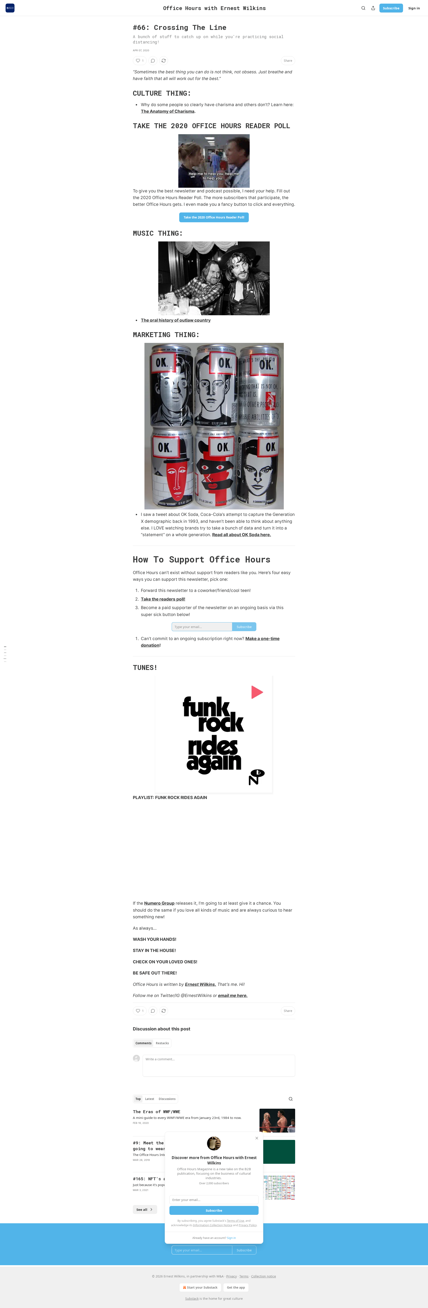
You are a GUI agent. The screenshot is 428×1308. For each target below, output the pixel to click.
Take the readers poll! (163, 599)
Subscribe (391, 8)
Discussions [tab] (167, 1099)
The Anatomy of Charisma (167, 111)
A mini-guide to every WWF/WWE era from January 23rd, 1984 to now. (187, 1117)
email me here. (233, 995)
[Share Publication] (373, 8)
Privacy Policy (248, 1225)
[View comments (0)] (152, 60)
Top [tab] (138, 1099)
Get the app (236, 1287)
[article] (214, 1120)
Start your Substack (202, 1287)
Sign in (414, 8)
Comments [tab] (143, 1043)
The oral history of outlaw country (176, 320)
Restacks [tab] (162, 1043)
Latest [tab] (149, 1099)
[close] (256, 1138)
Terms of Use (235, 1221)
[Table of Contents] (5, 654)
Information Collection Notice (212, 1225)
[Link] (126, 93)
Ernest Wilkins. (200, 984)
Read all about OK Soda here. (241, 534)
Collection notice (263, 1276)
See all (141, 1209)
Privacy (231, 1276)
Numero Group (159, 903)
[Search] (363, 8)
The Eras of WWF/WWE (156, 1111)
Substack (192, 1298)
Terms (244, 1276)
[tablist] (152, 1043)
